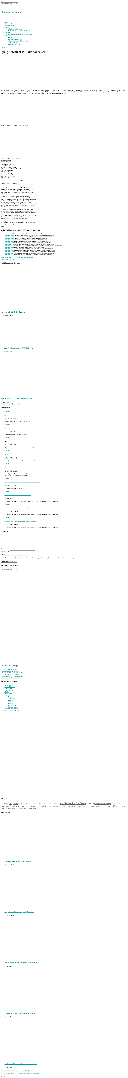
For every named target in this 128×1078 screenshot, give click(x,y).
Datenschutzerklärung (14, 44)
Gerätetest (114, 803)
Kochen (10, 703)
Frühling (8, 257)
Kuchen (47, 806)
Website (3, 554)
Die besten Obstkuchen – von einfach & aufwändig (20, 962)
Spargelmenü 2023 (9, 236)
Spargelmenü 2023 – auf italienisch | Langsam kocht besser (17, 495)
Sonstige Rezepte (13, 707)
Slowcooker (85, 806)
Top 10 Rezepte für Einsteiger (11, 674)
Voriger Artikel (5, 404)
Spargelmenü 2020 (9, 241)
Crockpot (24, 803)
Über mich (7, 32)
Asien (2, 803)
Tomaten (107, 806)
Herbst (18, 806)
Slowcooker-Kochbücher (11, 710)
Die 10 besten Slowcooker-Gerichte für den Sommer (20, 1064)
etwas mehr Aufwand (49, 803)
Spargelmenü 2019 (9, 242)
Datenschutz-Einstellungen (33, 1073)
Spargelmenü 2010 (9, 250)
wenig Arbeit (19, 808)
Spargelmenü (86, 90)
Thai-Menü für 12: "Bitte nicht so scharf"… (18, 399)
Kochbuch (35, 806)
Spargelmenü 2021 (9, 239)
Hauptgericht (6, 806)
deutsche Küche (35, 803)
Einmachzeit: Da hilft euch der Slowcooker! (18, 861)
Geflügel (107, 803)
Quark (68, 806)
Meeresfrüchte (24, 257)
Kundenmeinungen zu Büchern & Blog (20, 34)
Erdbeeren (41, 803)
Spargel (30, 257)
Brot (13, 698)
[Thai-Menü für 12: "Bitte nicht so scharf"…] (26, 395)
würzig (24, 808)
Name (3, 548)
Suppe (102, 806)
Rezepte (6, 27)
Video (5, 808)
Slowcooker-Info (9, 25)
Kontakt (10, 37)
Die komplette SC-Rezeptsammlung (12, 676)
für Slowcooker (12, 702)
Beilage (6, 803)
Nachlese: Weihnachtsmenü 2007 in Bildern (17, 348)
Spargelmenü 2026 (9, 233)
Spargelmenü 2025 (9, 235)
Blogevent (13, 803)
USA (113, 806)
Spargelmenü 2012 (9, 247)
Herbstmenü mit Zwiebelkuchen (13, 312)
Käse (53, 806)
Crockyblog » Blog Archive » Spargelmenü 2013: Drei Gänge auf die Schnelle (22, 481)
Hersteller (16, 671)
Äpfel (35, 808)
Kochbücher (8, 688)
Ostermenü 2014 (8, 244)
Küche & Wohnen (9, 690)
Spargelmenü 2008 (9, 253)
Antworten (7, 411)
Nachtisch (59, 806)
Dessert (29, 803)
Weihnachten (11, 808)
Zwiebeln (29, 808)
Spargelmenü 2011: (9, 248)
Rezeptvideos (12, 705)
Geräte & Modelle (9, 687)
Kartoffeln (29, 806)
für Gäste (13, 257)
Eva (5, 415)
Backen (10, 697)
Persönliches (8, 693)
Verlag (2, 808)
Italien (18, 257)
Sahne (71, 806)
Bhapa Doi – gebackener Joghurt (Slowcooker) (19, 912)
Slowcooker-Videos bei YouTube (11, 678)
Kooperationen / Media (15, 39)
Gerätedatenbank (7, 671)
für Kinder (90, 804)
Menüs (5, 47)
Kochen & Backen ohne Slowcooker (19, 30)
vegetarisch (120, 806)
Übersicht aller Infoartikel (9, 669)
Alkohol (3, 257)
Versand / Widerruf (13, 42)
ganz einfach (99, 804)
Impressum (7, 36)
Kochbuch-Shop (9, 24)
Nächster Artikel (15, 404)
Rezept (2, 91)
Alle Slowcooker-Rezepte (16, 29)
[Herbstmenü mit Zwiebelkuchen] (26, 308)
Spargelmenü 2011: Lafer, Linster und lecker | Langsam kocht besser (19, 508)
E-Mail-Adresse (5, 551)
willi (5, 467)
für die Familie (68, 803)
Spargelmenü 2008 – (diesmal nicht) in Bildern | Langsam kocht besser (20, 521)
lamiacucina (7, 428)
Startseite (7, 22)
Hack (119, 803)
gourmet (6, 454)
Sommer (92, 806)
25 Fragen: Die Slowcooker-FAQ (12, 673)
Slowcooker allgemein (11, 708)
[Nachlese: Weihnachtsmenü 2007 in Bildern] (19, 344)
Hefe (13, 806)
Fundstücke (7, 685)
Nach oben (4, 1076)
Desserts (10, 700)
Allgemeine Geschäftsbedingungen (18, 41)
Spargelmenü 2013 (9, 245)
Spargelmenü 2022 (9, 238)
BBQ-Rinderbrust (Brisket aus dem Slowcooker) (19, 1013)
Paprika (65, 806)
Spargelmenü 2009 (9, 251)
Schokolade (77, 806)
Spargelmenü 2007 (9, 254)
